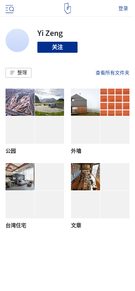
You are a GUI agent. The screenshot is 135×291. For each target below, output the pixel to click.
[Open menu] (9, 8)
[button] (19, 73)
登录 (123, 8)
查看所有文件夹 (112, 73)
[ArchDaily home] (67, 8)
